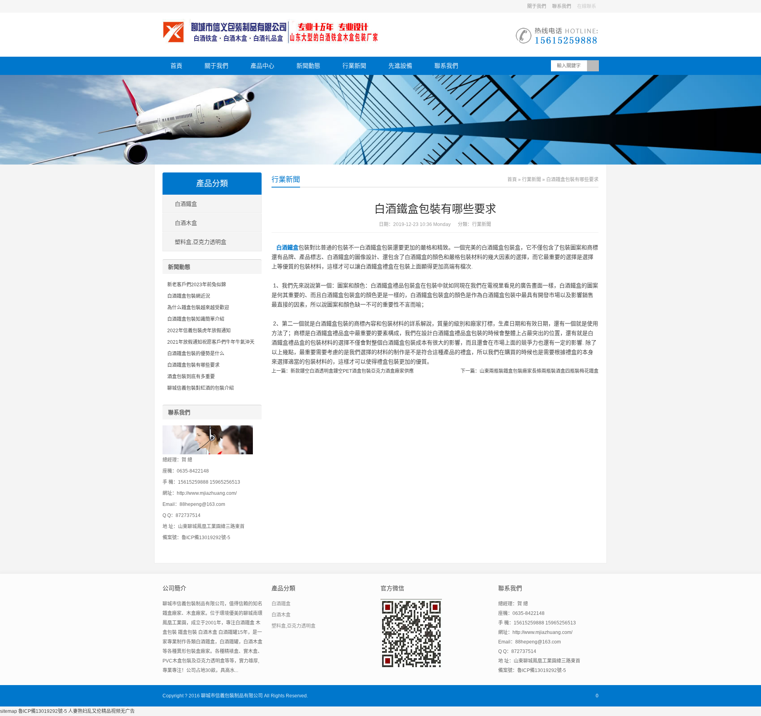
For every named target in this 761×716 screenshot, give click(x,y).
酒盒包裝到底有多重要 (191, 376)
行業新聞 (354, 65)
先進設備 (400, 65)
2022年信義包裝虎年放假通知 (199, 330)
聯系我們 (561, 6)
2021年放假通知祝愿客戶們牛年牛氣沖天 (210, 342)
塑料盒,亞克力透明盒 (200, 242)
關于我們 (536, 6)
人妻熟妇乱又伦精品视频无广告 (101, 711)
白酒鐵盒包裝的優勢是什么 (195, 353)
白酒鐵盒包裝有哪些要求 (193, 365)
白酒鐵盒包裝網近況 (188, 296)
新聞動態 (308, 65)
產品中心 (262, 65)
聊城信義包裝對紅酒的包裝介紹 (200, 388)
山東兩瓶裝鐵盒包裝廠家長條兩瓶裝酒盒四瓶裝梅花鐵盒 (539, 371)
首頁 (176, 65)
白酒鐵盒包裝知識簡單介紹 (195, 319)
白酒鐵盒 (287, 247)
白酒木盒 (186, 223)
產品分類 (212, 183)
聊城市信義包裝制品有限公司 (232, 696)
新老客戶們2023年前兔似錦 (196, 284)
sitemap (8, 711)
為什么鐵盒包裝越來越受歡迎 (198, 307)
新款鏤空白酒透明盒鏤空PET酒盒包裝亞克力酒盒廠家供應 (352, 371)
